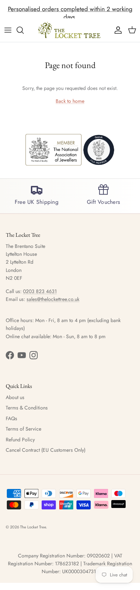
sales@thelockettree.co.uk (53, 299)
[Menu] (8, 30)
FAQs (11, 418)
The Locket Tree (33, 527)
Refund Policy (20, 439)
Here (114, 12)
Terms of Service (23, 428)
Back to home (70, 101)
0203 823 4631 (40, 291)
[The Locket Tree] (70, 30)
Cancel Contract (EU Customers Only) (45, 450)
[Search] (24, 30)
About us (15, 397)
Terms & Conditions (27, 407)
